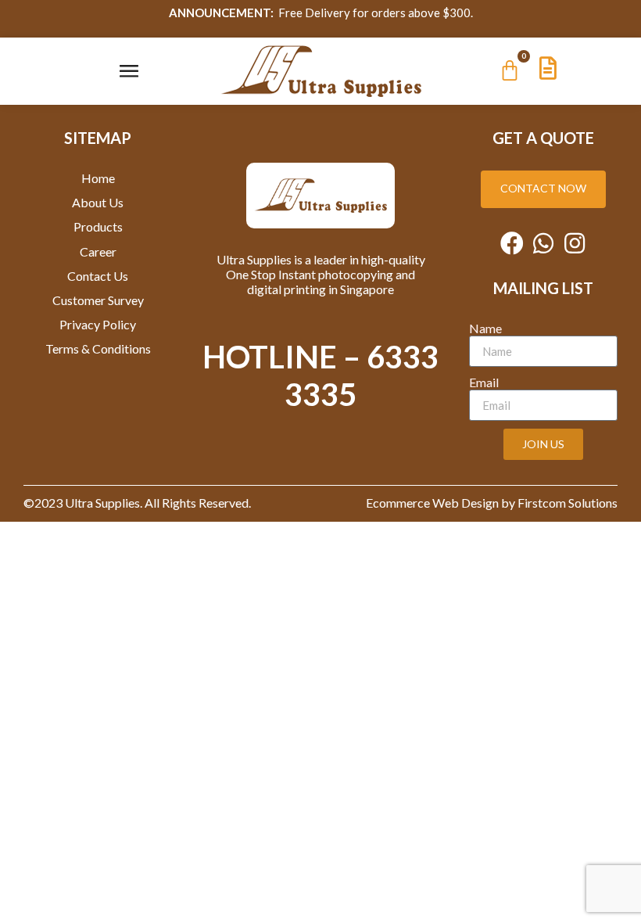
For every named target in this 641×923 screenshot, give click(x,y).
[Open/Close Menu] (128, 70)
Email (484, 382)
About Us (98, 202)
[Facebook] (512, 243)
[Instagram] (574, 243)
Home (98, 178)
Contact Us (97, 275)
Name (485, 328)
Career (98, 251)
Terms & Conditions (98, 348)
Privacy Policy (97, 324)
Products (98, 226)
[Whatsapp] (543, 243)
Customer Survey (98, 300)
